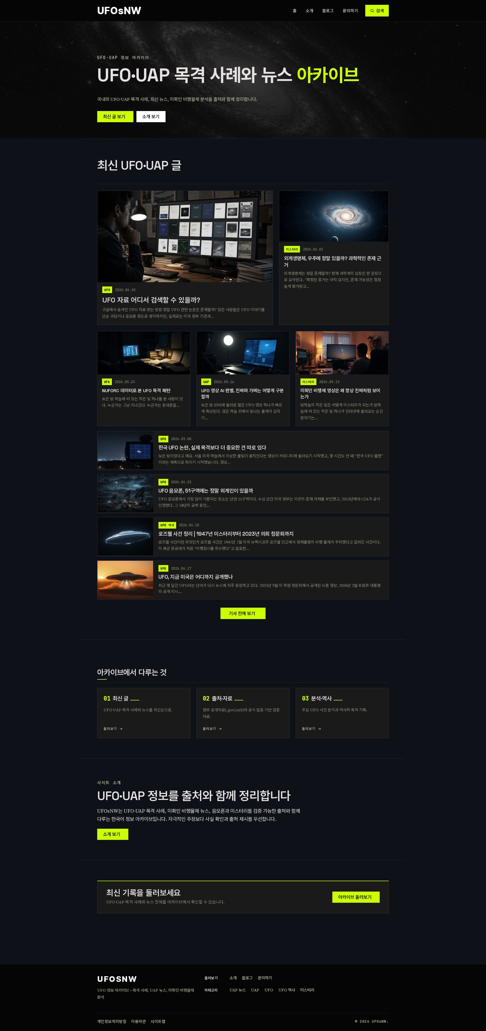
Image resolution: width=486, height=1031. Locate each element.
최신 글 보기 (114, 116)
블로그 (328, 10)
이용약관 (138, 1021)
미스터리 (307, 990)
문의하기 (350, 10)
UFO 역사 (286, 990)
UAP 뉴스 (238, 990)
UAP (255, 990)
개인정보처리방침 (111, 1021)
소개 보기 (150, 116)
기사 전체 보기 (242, 613)
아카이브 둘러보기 (355, 897)
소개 (309, 10)
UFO (269, 990)
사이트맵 (158, 1021)
